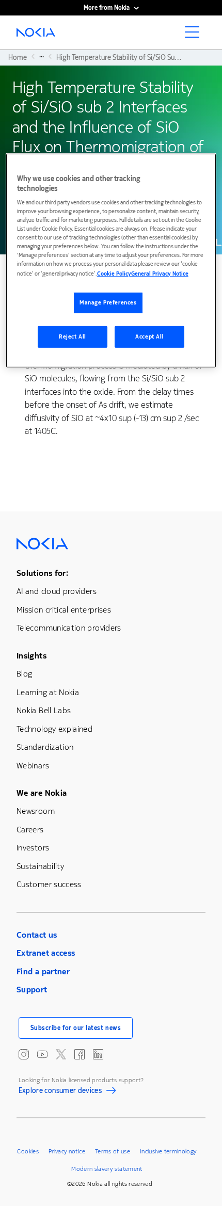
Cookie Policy (114, 274)
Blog (24, 674)
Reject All (72, 337)
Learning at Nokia (48, 692)
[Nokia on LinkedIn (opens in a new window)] (98, 1054)
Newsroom (36, 811)
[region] (111, 260)
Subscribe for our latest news (75, 1028)
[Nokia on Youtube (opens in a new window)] (42, 1054)
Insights (31, 655)
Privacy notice (67, 1151)
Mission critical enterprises (64, 610)
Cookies (28, 1151)
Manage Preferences (108, 303)
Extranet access (46, 952)
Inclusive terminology (168, 1151)
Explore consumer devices (60, 1092)
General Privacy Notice (159, 274)
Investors (33, 848)
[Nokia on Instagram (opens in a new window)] (24, 1054)
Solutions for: (42, 573)
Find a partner (43, 971)
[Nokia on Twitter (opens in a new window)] (61, 1054)
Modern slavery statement (106, 1168)
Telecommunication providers (69, 628)
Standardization (45, 747)
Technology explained (54, 729)
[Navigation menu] (195, 35)
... (41, 56)
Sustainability (40, 866)
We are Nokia (42, 792)
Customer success (49, 884)
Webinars (33, 765)
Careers (30, 829)
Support (32, 989)
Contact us (37, 934)
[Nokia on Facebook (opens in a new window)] (79, 1054)
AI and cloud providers (57, 591)
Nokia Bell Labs (44, 710)
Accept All (149, 337)
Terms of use (112, 1151)
